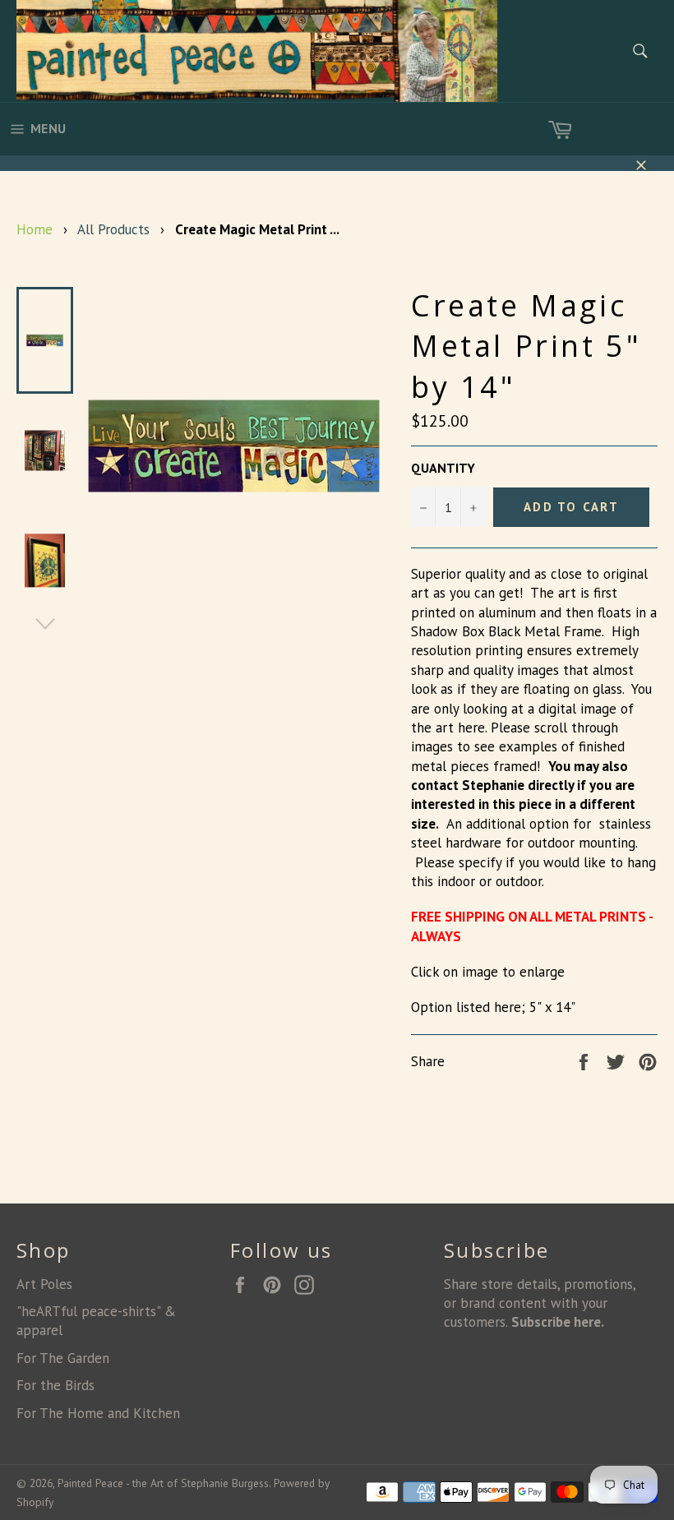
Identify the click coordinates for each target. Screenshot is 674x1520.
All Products (113, 229)
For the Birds (55, 1385)
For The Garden (62, 1358)
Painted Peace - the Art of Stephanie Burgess (163, 1483)
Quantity (443, 468)
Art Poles (44, 1284)
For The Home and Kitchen (98, 1413)
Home (34, 229)
